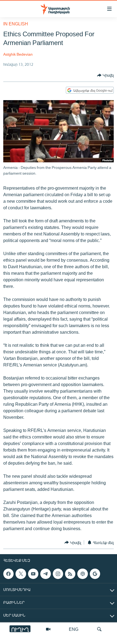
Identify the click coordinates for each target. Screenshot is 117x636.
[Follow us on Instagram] (58, 574)
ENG (73, 629)
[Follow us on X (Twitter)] (21, 574)
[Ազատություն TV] (48, 629)
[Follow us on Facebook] (8, 574)
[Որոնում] (99, 629)
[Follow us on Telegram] (45, 574)
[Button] (105, 75)
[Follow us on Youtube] (33, 574)
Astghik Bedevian (18, 54)
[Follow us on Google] (95, 574)
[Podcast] (82, 574)
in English (15, 23)
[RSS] (70, 574)
